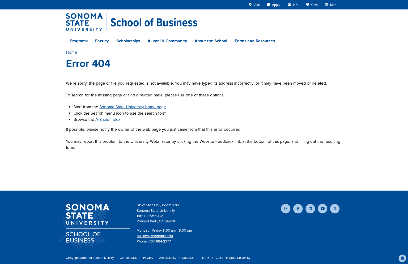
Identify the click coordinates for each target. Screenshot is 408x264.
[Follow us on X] (335, 208)
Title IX (205, 257)
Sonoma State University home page (132, 107)
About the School (211, 41)
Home (71, 52)
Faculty (102, 41)
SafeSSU (188, 257)
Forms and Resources (255, 41)
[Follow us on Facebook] (298, 208)
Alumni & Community (167, 41)
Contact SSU (129, 257)
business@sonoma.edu (155, 235)
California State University (233, 257)
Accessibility (168, 257)
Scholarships (128, 41)
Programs (79, 41)
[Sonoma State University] (86, 22)
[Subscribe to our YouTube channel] (322, 208)
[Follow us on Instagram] (285, 208)
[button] (402, 258)
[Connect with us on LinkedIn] (310, 208)
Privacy (148, 257)
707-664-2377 (160, 241)
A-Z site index (107, 119)
